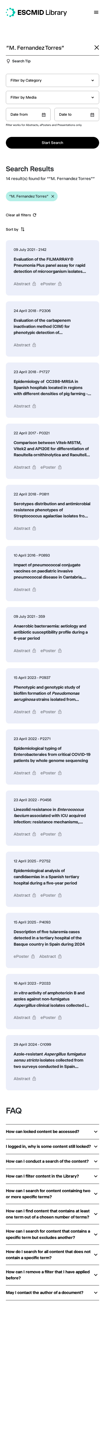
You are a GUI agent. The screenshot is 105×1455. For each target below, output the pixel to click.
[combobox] (52, 80)
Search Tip (21, 61)
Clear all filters (18, 215)
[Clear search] (96, 47)
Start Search (52, 142)
